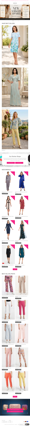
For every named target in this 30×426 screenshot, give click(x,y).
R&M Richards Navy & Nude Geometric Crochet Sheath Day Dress (8, 241)
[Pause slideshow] (19, 21)
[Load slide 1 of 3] (13, 20)
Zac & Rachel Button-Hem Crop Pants (19, 391)
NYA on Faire (19, 162)
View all (15, 269)
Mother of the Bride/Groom (6, 108)
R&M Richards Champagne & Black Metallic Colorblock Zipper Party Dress (8, 216)
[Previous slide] (11, 21)
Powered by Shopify (12, 424)
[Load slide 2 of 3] (14, 20)
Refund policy (16, 424)
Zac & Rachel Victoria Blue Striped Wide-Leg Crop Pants (8, 344)
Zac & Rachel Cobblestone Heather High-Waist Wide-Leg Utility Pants (21, 296)
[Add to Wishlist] (3, 172)
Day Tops (3, 150)
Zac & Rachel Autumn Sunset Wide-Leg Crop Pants (20, 344)
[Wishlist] (26, 3)
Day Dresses (3, 66)
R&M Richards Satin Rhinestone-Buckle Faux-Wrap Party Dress (21, 192)
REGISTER (15, 15)
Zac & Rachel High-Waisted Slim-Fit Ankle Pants (20, 320)
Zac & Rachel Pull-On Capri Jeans (5, 320)
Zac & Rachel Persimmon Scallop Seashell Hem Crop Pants (8, 391)
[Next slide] (17, 21)
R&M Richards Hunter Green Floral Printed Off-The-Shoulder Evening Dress (21, 241)
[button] (1, 3)
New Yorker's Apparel (8, 424)
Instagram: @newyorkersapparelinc (15, 409)
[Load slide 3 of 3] (15, 20)
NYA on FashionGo (10, 162)
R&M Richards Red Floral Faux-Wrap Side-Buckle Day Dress (21, 216)
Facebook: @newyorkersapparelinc (15, 411)
